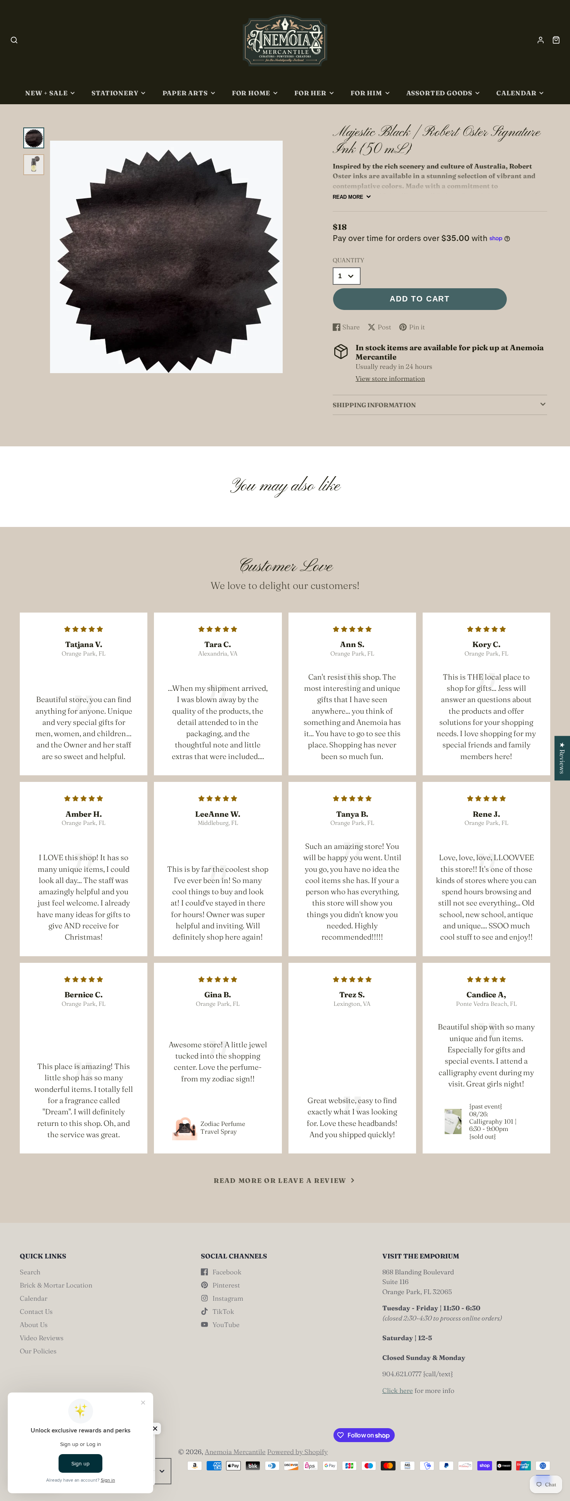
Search (30, 1272)
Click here (397, 1390)
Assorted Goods (439, 93)
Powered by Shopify (297, 1452)
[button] (155, 1428)
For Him (366, 93)
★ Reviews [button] (562, 758)
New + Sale (46, 93)
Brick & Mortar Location (56, 1285)
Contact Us (36, 1311)
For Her (310, 93)
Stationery (115, 93)
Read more (348, 197)
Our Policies (38, 1351)
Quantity (348, 260)
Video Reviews (42, 1338)
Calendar (516, 93)
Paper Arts (185, 93)
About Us (34, 1324)
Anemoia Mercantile (235, 1452)
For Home (251, 93)
